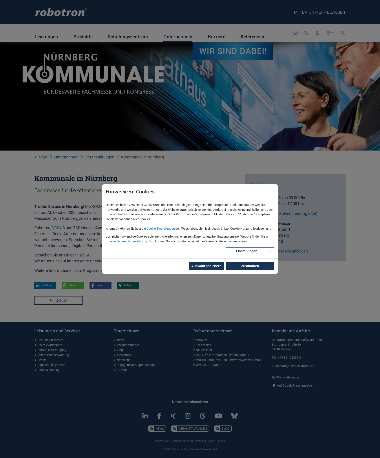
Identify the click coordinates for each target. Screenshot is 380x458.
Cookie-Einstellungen (160, 229)
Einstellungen (246, 251)
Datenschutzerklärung (132, 241)
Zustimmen (250, 266)
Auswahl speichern (206, 266)
